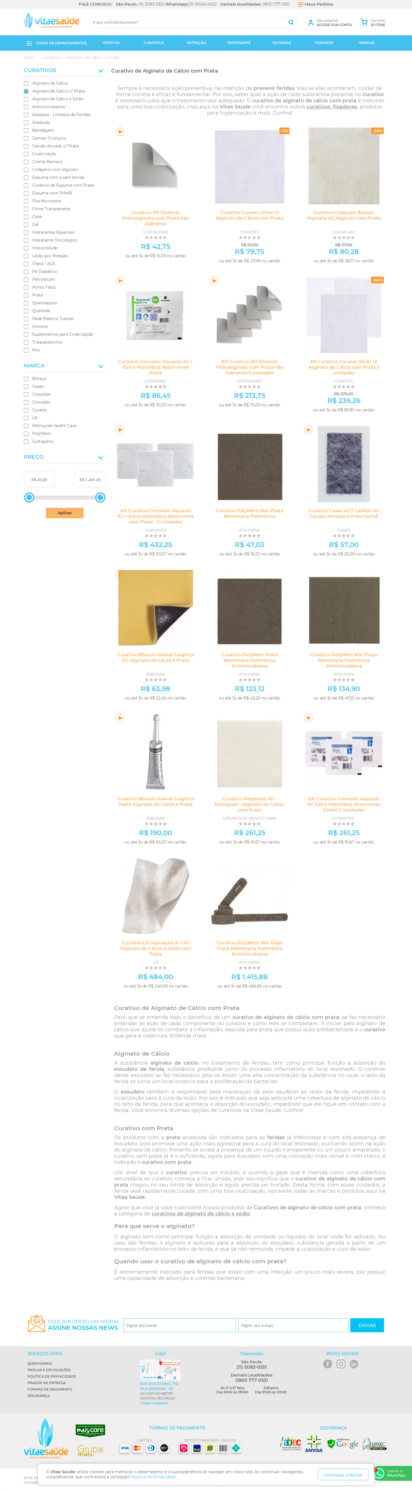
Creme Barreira (47, 161)
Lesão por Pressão (50, 255)
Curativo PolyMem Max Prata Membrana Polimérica (249, 513)
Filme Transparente (51, 208)
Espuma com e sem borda (58, 177)
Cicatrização (44, 153)
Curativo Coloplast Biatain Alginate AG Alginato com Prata (344, 215)
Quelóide (41, 310)
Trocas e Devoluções (49, 1370)
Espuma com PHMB (52, 193)
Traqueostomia (47, 342)
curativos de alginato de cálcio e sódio (201, 1214)
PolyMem (41, 433)
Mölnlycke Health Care (54, 425)
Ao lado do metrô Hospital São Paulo (159, 1393)
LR (34, 417)
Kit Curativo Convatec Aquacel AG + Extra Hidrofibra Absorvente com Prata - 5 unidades (155, 516)
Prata (37, 295)
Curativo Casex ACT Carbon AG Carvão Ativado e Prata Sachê (343, 513)
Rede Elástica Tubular (53, 318)
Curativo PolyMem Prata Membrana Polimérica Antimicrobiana (249, 660)
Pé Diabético (44, 271)
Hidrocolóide (44, 248)
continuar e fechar (343, 1475)
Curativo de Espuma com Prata (63, 185)
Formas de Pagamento (49, 1389)
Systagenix (43, 441)
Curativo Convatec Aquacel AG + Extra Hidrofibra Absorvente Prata (155, 367)
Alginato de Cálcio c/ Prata (58, 91)
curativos (318, 107)
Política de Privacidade (51, 1376)
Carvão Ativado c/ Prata (55, 146)
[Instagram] (341, 1363)
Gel (35, 224)
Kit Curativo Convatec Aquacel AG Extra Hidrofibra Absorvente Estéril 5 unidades (343, 804)
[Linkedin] (353, 1363)
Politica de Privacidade (153, 1476)
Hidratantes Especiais (53, 232)
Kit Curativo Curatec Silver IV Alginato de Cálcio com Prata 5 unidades (343, 367)
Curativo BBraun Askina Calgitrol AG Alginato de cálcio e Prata (155, 657)
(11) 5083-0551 (151, 4)
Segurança (38, 1396)
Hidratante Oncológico (54, 240)
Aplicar (65, 512)
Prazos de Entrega (46, 1383)
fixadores (345, 107)
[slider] (29, 497)
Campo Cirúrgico (49, 138)
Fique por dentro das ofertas (83, 1325)
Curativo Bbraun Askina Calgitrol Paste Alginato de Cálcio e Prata (155, 801)
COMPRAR (176, 263)
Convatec (41, 402)
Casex (37, 386)
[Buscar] (291, 22)
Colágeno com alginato (55, 169)
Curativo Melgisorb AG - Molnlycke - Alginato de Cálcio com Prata (249, 804)
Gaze (37, 216)
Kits (36, 350)
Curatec (40, 410)
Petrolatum (43, 279)
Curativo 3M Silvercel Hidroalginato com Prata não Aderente (155, 218)
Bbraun (39, 378)
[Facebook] (327, 1363)
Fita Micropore (46, 200)
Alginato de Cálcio (50, 83)
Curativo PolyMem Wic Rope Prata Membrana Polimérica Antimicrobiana (250, 948)
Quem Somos (39, 1363)
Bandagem (43, 130)
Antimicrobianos (48, 106)
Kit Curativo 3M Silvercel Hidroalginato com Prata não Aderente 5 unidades (249, 367)
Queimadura (44, 302)
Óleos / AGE (43, 263)
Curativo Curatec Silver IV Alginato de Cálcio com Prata (249, 215)
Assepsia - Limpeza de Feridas (61, 114)
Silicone (40, 326)
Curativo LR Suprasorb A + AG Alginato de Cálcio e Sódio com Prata (155, 948)
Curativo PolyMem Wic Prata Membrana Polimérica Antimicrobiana (343, 660)
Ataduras (41, 122)
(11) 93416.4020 (202, 4)
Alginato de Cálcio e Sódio (58, 98)
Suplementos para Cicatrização (62, 334)
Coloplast (41, 394)
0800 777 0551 (276, 4)
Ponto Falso (44, 287)
